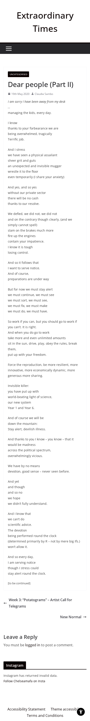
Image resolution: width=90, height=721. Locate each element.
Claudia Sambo (44, 94)
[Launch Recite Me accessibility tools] (80, 711)
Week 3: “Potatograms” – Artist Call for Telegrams (40, 603)
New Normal (70, 617)
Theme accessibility (67, 709)
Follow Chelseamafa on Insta (24, 681)
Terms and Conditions (45, 715)
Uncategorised (18, 74)
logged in (32, 645)
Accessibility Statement (26, 709)
